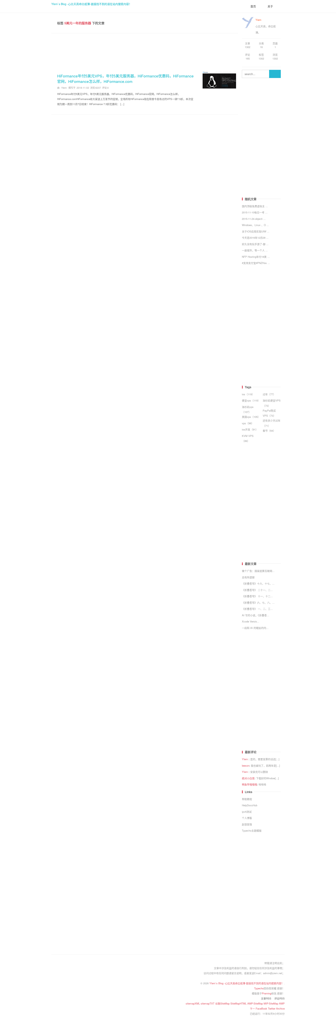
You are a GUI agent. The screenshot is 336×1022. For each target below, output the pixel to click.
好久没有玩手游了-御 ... (255, 244)
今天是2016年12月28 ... (255, 237)
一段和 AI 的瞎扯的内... (255, 628)
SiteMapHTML (238, 1003)
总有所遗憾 (248, 577)
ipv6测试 (247, 811)
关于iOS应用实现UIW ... (255, 231)
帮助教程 (247, 799)
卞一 (253, 1008)
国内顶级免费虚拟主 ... (255, 206)
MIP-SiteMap (271, 1003)
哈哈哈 (262, 784)
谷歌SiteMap (222, 1003)
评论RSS (279, 998)
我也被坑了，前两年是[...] (265, 765)
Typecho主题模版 (252, 830)
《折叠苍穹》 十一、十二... (257, 596)
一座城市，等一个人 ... (255, 250)
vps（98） (248, 423)
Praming (266, 993)
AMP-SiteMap (255, 1003)
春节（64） (269, 430)
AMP (282, 1003)
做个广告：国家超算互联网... (258, 571)
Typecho (259, 988)
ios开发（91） (250, 429)
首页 (253, 6)
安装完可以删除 (259, 772)
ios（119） (248, 394)
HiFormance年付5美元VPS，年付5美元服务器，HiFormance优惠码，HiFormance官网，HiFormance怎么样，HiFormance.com (125, 78)
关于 (270, 6)
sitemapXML (193, 1003)
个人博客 (247, 818)
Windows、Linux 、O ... (255, 225)
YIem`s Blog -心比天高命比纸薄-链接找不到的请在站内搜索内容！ (91, 4)
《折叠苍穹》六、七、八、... (258, 602)
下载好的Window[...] (267, 778)
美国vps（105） (251, 417)
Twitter (272, 1008)
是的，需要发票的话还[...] (264, 759)
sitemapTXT (208, 1003)
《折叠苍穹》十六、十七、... (258, 583)
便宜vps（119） (251, 400)
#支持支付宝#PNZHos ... (256, 263)
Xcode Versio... (250, 621)
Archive (280, 1008)
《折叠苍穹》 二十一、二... (257, 590)
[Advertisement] (144, 50)
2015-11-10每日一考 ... (255, 212)
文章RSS (266, 998)
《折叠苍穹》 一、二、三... (257, 609)
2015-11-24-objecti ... (254, 219)
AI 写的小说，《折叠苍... (255, 615)
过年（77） (269, 394)
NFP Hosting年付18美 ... (256, 257)
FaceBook (262, 1008)
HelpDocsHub (249, 805)
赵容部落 (247, 824)
